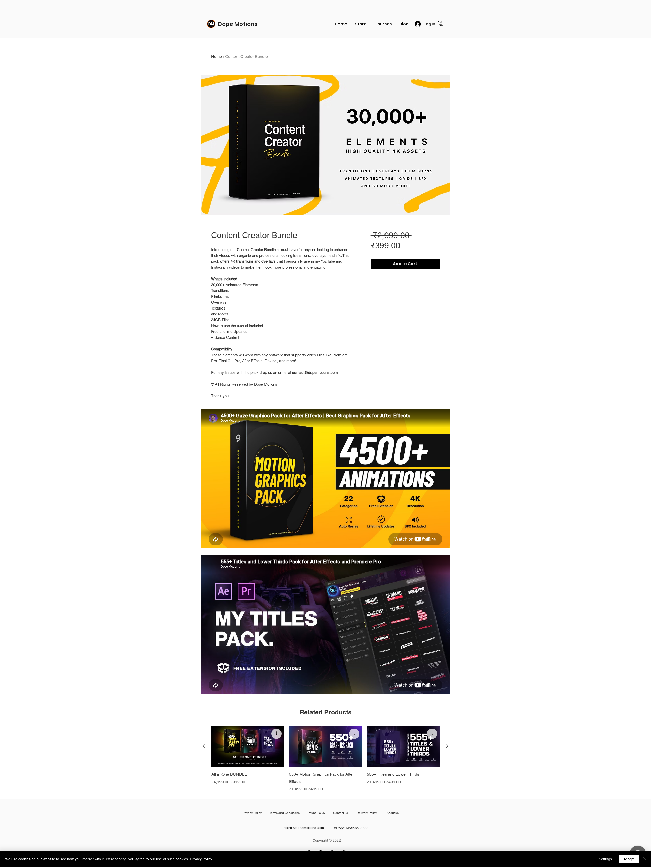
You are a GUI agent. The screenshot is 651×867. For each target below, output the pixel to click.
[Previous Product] (204, 746)
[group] (325, 759)
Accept (629, 858)
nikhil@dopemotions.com (304, 828)
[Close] (645, 859)
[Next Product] (447, 746)
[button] (441, 23)
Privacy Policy (201, 858)
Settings (605, 858)
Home (216, 56)
